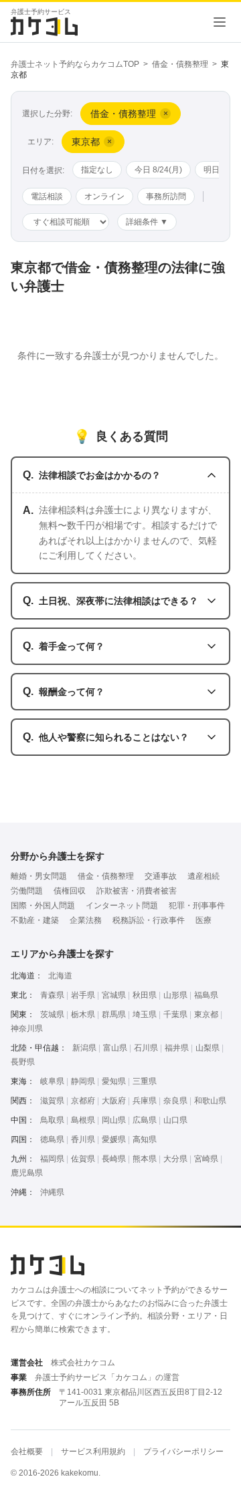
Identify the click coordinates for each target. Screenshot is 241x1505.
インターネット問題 (122, 905)
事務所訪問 (166, 196)
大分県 (175, 1159)
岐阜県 (52, 1081)
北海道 (60, 975)
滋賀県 (52, 1100)
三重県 (145, 1081)
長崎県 (114, 1159)
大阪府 (114, 1100)
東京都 (206, 1014)
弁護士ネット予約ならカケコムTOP (75, 64)
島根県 (83, 1120)
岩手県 (83, 995)
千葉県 (175, 1014)
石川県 (146, 1048)
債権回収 (70, 891)
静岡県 (83, 1081)
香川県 (83, 1139)
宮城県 (114, 995)
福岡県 (52, 1159)
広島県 (145, 1120)
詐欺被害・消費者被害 (136, 891)
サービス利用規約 (93, 1451)
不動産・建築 (35, 920)
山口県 (175, 1120)
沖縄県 (52, 1192)
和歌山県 (210, 1100)
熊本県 (145, 1159)
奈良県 (175, 1100)
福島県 (206, 995)
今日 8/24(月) (158, 169)
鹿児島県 (27, 1173)
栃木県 (83, 1014)
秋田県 (145, 995)
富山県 (115, 1048)
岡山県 (114, 1120)
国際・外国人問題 (43, 905)
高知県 (145, 1139)
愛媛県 (114, 1139)
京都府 (83, 1100)
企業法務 (86, 920)
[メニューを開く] (219, 22)
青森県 (52, 995)
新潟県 (84, 1048)
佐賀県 (83, 1159)
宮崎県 (206, 1159)
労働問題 (27, 891)
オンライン (104, 196)
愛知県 (114, 1081)
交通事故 (161, 876)
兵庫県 (145, 1100)
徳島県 (52, 1139)
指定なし (97, 169)
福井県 (177, 1048)
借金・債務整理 (180, 64)
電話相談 (47, 196)
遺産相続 (203, 876)
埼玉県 (145, 1014)
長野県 (23, 1062)
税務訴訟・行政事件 (148, 920)
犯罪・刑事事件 (197, 905)
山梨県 (207, 1048)
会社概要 (27, 1451)
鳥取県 (52, 1120)
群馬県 (114, 1014)
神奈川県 (27, 1028)
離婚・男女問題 (39, 876)
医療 (203, 920)
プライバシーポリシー (183, 1451)
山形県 (175, 995)
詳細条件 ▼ (147, 222)
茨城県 (52, 1014)
